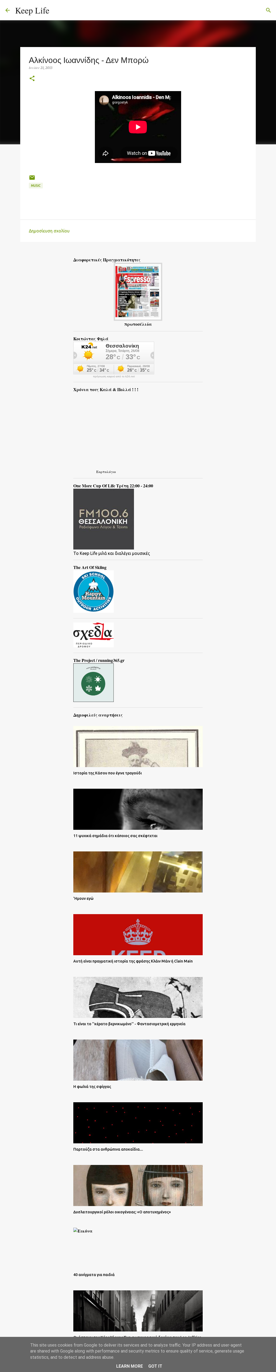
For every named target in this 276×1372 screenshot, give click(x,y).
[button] (32, 78)
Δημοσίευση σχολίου (49, 230)
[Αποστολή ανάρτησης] (32, 179)
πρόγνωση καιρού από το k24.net (114, 376)
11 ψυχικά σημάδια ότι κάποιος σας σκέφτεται (115, 836)
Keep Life (32, 10)
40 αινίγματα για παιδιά (94, 1275)
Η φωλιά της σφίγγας (92, 1086)
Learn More (129, 1366)
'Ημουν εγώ (83, 898)
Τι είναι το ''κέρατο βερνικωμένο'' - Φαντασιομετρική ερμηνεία (129, 1024)
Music (36, 185)
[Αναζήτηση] (57, 10)
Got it (155, 1366)
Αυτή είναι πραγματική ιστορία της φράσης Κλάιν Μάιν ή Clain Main (133, 961)
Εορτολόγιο (106, 471)
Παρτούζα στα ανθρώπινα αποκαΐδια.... (108, 1149)
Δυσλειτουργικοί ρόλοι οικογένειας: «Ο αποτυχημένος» (122, 1212)
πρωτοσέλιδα (138, 324)
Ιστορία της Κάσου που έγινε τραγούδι (107, 773)
